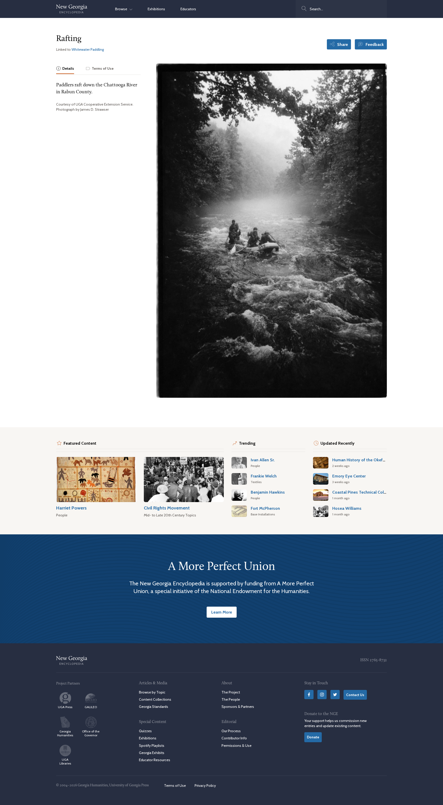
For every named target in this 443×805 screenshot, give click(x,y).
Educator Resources (154, 760)
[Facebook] (309, 694)
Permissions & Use (236, 745)
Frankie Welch (264, 475)
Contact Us (355, 694)
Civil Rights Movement (167, 508)
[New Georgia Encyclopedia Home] (72, 9)
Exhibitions (156, 9)
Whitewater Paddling (88, 49)
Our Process (231, 731)
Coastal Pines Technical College (362, 492)
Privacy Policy (205, 785)
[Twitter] (335, 694)
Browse (122, 9)
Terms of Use (175, 785)
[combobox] (341, 9)
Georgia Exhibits (151, 752)
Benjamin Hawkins (268, 492)
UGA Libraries (65, 761)
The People (231, 699)
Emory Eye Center (349, 475)
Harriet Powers (71, 508)
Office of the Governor (90, 733)
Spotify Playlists (151, 745)
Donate (313, 737)
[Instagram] (322, 694)
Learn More (221, 612)
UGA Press (65, 707)
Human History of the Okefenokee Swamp (372, 459)
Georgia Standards (153, 706)
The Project (231, 692)
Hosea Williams (346, 508)
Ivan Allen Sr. (263, 459)
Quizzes (145, 731)
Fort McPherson (265, 508)
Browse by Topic (152, 692)
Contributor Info (234, 738)
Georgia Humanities (65, 733)
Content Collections (155, 699)
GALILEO (91, 707)
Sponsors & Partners (238, 706)
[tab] (65, 69)
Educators (188, 9)
